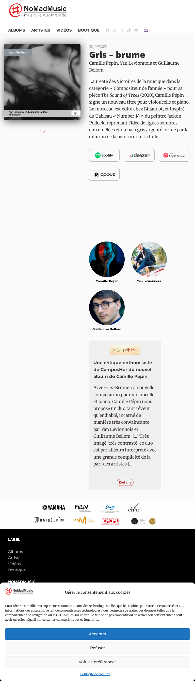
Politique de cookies (95, 674)
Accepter (97, 633)
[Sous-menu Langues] (150, 30)
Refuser (97, 647)
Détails (125, 482)
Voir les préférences (98, 661)
